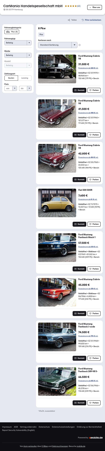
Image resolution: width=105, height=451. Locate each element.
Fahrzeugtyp (9, 38)
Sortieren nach (44, 40)
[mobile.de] (96, 437)
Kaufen (11, 78)
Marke (7, 51)
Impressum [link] (7, 427)
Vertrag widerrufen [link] (28, 427)
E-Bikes (45, 446)
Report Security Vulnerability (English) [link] (18, 430)
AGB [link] (16, 427)
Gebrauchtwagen (60, 446)
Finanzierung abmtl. (88, 68)
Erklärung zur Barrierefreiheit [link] (89, 427)
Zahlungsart (9, 74)
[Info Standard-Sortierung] (79, 45)
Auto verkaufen (30, 446)
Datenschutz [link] (44, 427)
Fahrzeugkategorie (12, 27)
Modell (7, 61)
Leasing (24, 78)
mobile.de (81, 446)
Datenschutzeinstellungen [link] (63, 427)
